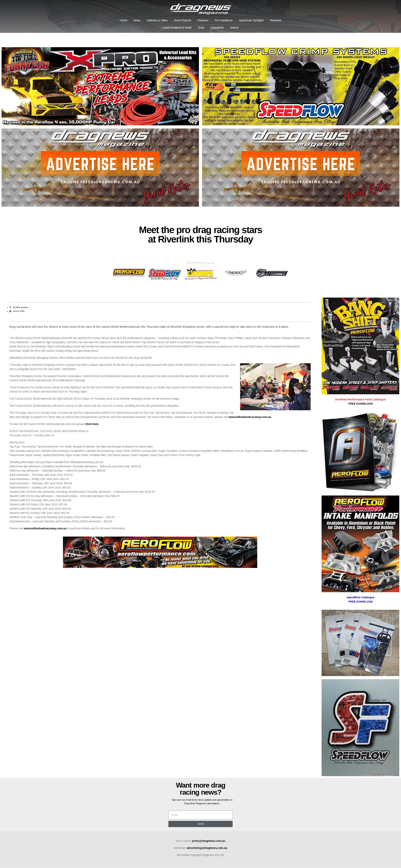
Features (203, 20)
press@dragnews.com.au (208, 840)
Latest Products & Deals (177, 27)
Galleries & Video (157, 20)
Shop (201, 27)
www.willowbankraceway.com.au (250, 417)
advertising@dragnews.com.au (207, 848)
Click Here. (92, 424)
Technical (275, 20)
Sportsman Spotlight (251, 20)
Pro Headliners (224, 20)
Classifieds (217, 27)
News (136, 20)
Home (123, 20)
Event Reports (182, 20)
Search (234, 27)
